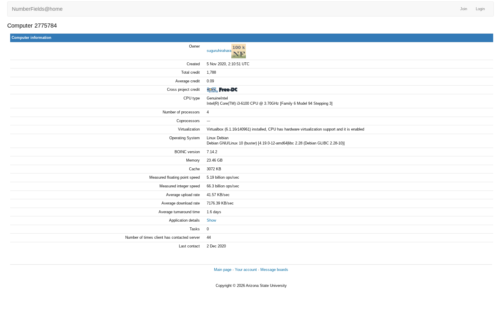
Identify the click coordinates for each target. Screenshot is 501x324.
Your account (246, 269)
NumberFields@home (37, 9)
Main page (222, 269)
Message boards (274, 269)
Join (463, 9)
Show (211, 220)
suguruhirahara (219, 50)
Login (480, 9)
